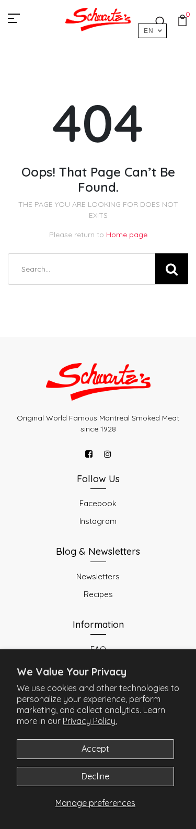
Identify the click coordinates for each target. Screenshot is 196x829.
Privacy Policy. (90, 721)
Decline (95, 776)
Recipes (98, 594)
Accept (95, 748)
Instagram (98, 521)
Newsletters (98, 576)
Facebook (98, 503)
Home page (126, 234)
